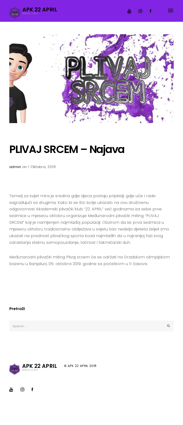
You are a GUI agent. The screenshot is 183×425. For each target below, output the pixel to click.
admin (15, 167)
